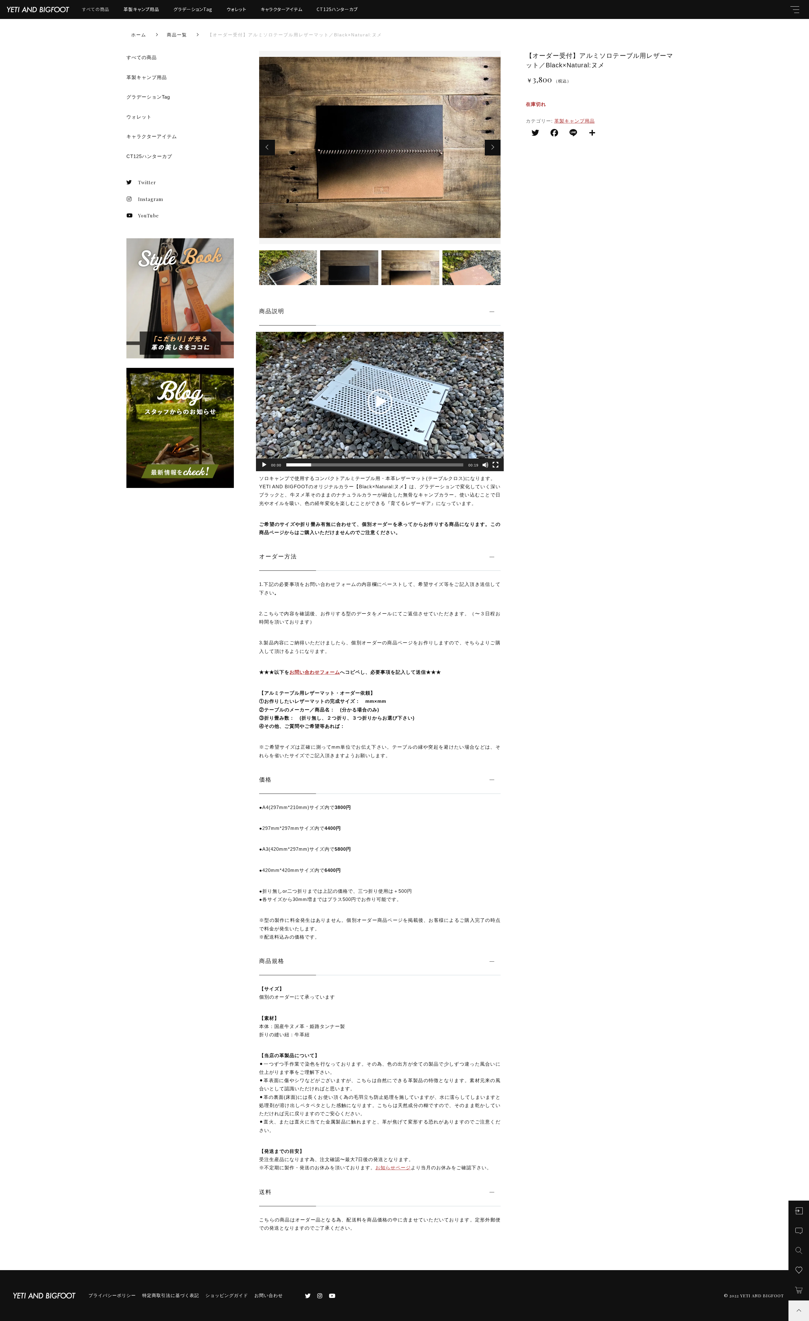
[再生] (264, 465)
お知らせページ (393, 1167)
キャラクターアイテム (281, 9)
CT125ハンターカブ (337, 9)
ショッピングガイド (226, 1295)
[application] (380, 401)
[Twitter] (535, 133)
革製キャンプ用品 (141, 9)
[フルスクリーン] (495, 465)
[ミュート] (485, 465)
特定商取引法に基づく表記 (170, 1295)
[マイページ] (798, 1211)
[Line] (573, 133)
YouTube (148, 215)
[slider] (374, 464)
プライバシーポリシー (112, 1295)
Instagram (150, 199)
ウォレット (236, 9)
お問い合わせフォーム (314, 672)
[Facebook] (554, 133)
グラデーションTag (192, 9)
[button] (267, 147)
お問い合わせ (268, 1295)
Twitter (147, 182)
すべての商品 (95, 9)
